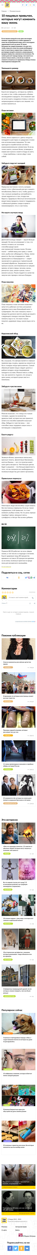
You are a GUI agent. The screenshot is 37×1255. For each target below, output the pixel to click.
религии (8, 889)
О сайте (4, 1230)
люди (7, 853)
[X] (26, 577)
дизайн (8, 1141)
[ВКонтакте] (7, 577)
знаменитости (9, 667)
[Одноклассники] (19, 577)
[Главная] (7, 5)
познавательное (15, 11)
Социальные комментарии (25, 621)
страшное (9, 769)
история (8, 959)
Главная (4, 11)
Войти (17, 1230)
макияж (8, 1069)
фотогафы (9, 923)
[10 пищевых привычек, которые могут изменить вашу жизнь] (18, 80)
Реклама (4, 1227)
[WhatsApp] (31, 577)
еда (21, 31)
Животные (9, 1033)
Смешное (8, 735)
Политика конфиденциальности (17, 1221)
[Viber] (28, 577)
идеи (7, 1105)
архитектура (9, 996)
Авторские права (21, 1227)
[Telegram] (34, 577)
